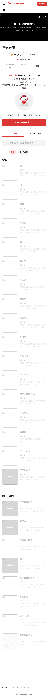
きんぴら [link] (24, 413)
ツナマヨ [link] (24, 375)
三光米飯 (13, 687)
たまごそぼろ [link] (26, 540)
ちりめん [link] (24, 318)
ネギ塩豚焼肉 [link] (26, 502)
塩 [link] (21, 166)
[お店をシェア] (39, 17)
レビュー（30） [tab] (35, 133)
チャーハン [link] (25, 451)
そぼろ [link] (23, 337)
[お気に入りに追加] (44, 17)
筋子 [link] (22, 559)
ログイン (33, 4)
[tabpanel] (24, 393)
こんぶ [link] (23, 280)
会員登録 (42, 4)
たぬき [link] (23, 223)
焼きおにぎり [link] (26, 635)
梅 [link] (21, 185)
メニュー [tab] (13, 133)
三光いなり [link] (25, 470)
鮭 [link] (21, 242)
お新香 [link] (23, 432)
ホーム (4, 687)
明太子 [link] (23, 261)
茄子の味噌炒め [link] (27, 394)
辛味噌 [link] (23, 299)
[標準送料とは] (27, 65)
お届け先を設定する (24, 122)
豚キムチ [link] (24, 521)
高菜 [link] (22, 204)
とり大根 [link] (24, 356)
